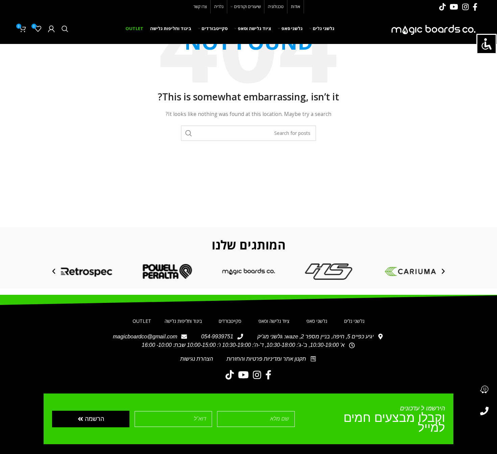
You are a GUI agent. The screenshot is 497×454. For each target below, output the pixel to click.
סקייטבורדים (230, 321)
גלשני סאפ (316, 321)
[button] (443, 271)
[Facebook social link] (475, 7)
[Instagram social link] (465, 7)
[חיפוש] (65, 28)
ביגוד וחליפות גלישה (183, 321)
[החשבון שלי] (51, 28)
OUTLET (142, 321)
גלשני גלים (354, 321)
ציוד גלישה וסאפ (273, 321)
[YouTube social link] (454, 7)
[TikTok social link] (442, 7)
